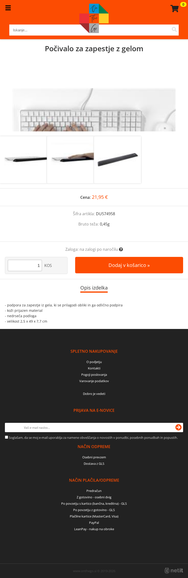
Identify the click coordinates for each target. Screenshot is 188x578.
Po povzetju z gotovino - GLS (94, 510)
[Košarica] (174, 8)
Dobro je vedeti (94, 393)
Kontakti (94, 368)
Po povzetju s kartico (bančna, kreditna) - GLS (94, 503)
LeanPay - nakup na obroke (94, 529)
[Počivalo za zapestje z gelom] (94, 99)
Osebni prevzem (94, 457)
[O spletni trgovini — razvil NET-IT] (173, 571)
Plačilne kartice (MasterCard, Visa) (94, 516)
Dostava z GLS (94, 463)
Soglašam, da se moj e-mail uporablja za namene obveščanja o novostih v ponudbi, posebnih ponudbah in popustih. (93, 437)
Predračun (94, 491)
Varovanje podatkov (94, 381)
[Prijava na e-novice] (178, 427)
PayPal (94, 522)
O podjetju (94, 362)
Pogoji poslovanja (94, 374)
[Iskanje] (174, 30)
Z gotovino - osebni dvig (94, 497)
